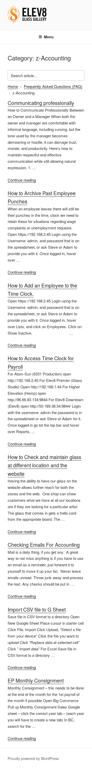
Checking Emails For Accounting (44, 544)
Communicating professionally (41, 102)
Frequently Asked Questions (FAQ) (53, 86)
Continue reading (22, 180)
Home (13, 86)
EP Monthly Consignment (36, 680)
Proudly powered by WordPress (33, 758)
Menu (49, 36)
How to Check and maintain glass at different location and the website (44, 465)
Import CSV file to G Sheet (37, 609)
